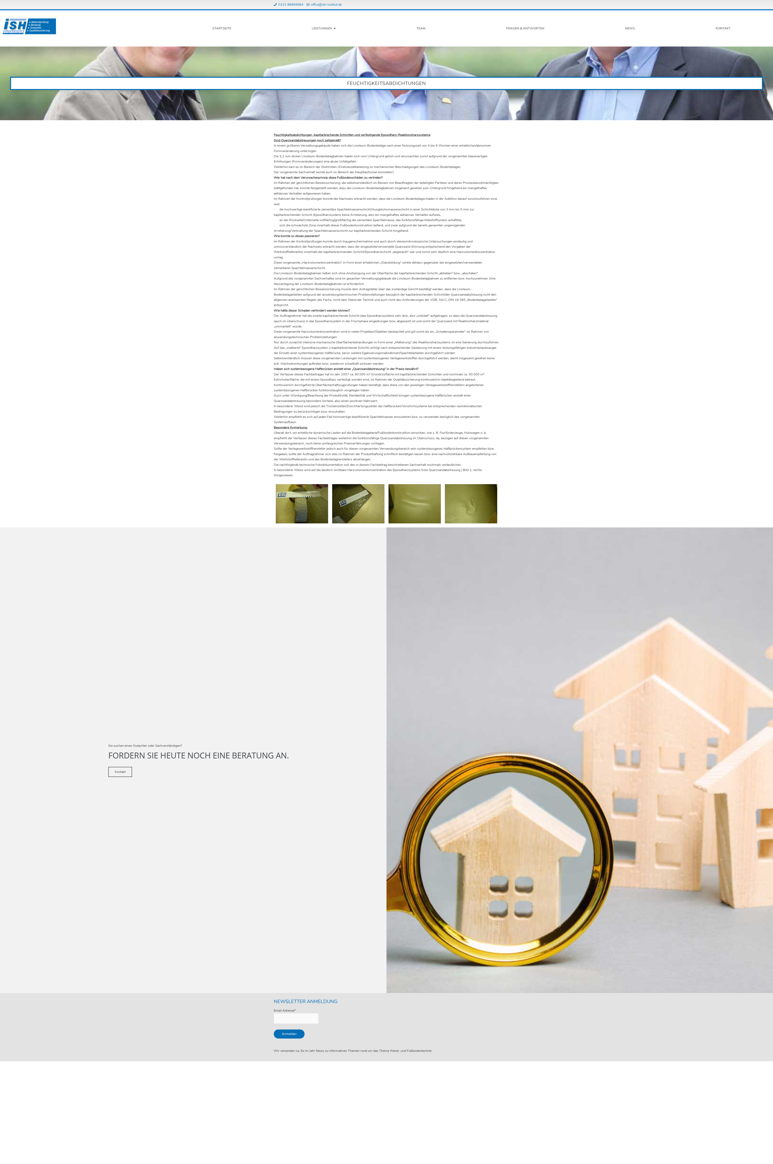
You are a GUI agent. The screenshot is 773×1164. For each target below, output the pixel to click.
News (630, 28)
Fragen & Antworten (525, 28)
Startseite (221, 28)
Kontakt (723, 28)
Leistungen (322, 28)
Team (420, 28)
